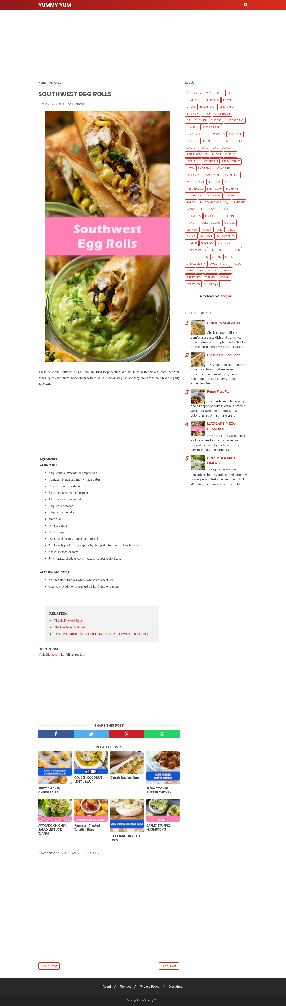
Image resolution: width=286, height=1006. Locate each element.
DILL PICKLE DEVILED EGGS (125, 838)
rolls (230, 229)
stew (229, 256)
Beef (230, 93)
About (107, 986)
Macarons (212, 175)
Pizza (211, 209)
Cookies (219, 134)
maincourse (196, 181)
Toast (211, 270)
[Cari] (246, 4)
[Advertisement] (143, 44)
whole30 (211, 284)
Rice (219, 229)
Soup (190, 256)
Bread (191, 106)
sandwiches (225, 236)
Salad (191, 236)
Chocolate (211, 127)
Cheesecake (235, 120)
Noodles (214, 195)
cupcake (235, 134)
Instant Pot (231, 161)
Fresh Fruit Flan (219, 392)
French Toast (197, 154)
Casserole (222, 113)
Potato (225, 209)
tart (190, 270)
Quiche (229, 222)
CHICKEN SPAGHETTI (224, 323)
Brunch (192, 113)
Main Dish (232, 175)
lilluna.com (52, 654)
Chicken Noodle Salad (69, 627)
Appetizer (194, 93)
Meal (229, 181)
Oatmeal (231, 195)
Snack (235, 250)
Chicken (193, 127)
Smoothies (218, 250)
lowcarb (194, 175)
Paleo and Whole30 (214, 202)
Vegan (224, 277)
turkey (210, 277)
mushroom (195, 195)
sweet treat (218, 263)
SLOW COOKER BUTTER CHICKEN (159, 790)
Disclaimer (176, 986)
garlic (230, 154)
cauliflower (196, 120)
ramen (207, 229)
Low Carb (223, 168)
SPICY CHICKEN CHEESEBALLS (49, 790)
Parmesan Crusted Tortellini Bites (87, 827)
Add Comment (77, 104)
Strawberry (196, 263)
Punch (192, 222)
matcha (215, 181)
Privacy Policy (150, 986)
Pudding (211, 216)
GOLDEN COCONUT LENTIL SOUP (88, 780)
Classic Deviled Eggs (67, 620)
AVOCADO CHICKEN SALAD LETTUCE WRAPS (52, 829)
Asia (208, 93)
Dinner (208, 140)
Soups (203, 256)
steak (216, 256)
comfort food (198, 134)
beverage (194, 100)
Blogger (226, 296)
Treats (226, 270)
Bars (219, 93)
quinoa (192, 229)
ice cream (211, 161)
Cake (206, 113)
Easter (192, 147)
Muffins (232, 188)
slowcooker (196, 250)
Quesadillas (210, 222)
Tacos (236, 263)
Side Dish (223, 243)
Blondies (212, 100)
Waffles (193, 284)
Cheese (216, 120)
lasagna (204, 168)
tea (200, 270)
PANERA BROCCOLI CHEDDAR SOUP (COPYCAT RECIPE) (100, 634)
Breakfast (208, 106)
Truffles (194, 277)
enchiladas (221, 147)
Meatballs (195, 188)
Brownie (226, 106)
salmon (206, 236)
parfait (239, 202)
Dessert (193, 140)
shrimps (207, 243)
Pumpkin (228, 216)
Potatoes (194, 216)
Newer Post (49, 966)
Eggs (205, 147)
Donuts (223, 140)
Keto (190, 168)
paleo (191, 202)
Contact (125, 986)
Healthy (193, 161)
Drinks (238, 140)
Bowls (228, 100)
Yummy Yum (54, 5)
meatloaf (214, 188)
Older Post (169, 966)
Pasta (191, 209)
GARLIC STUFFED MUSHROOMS (158, 827)
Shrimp (192, 243)
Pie (202, 209)
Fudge (216, 154)
